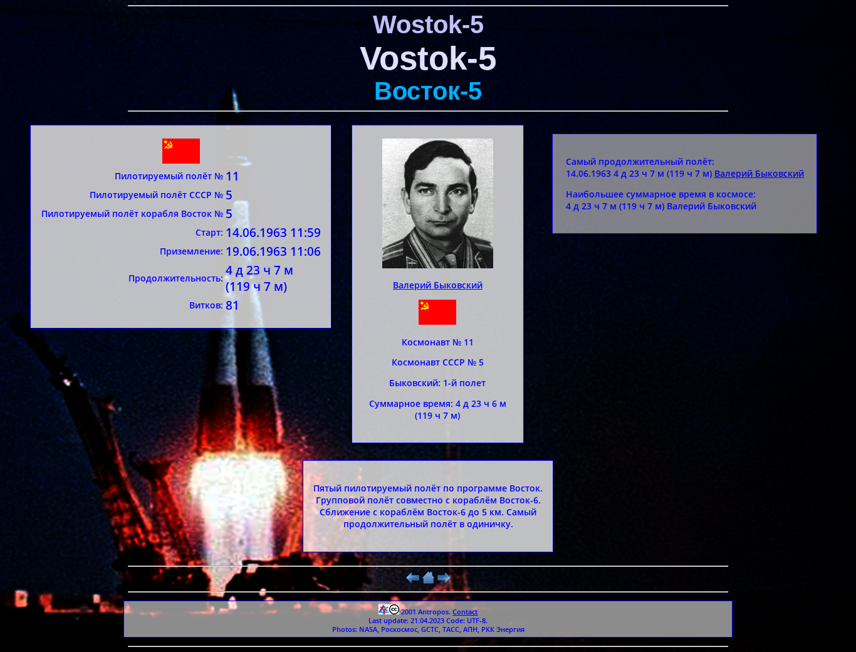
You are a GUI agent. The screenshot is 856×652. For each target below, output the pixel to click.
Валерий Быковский (438, 285)
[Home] (428, 581)
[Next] (444, 581)
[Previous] (412, 581)
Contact (465, 611)
